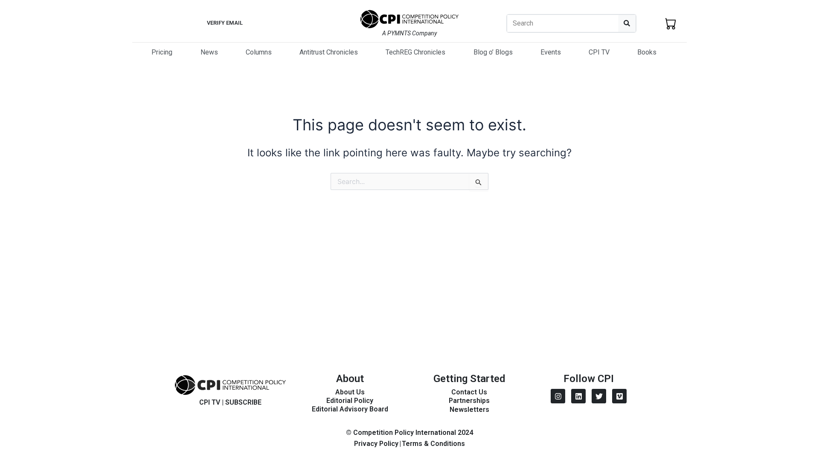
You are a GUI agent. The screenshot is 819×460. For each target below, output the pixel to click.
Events (550, 52)
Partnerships (469, 401)
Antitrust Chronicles (328, 52)
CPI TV (599, 52)
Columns (259, 52)
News (209, 52)
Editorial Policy (349, 401)
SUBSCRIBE (243, 402)
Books (646, 52)
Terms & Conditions (433, 444)
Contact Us (469, 392)
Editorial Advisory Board (350, 409)
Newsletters (469, 409)
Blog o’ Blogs (493, 52)
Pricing (161, 52)
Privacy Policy (376, 444)
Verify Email (225, 23)
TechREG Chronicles (415, 52)
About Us (350, 392)
